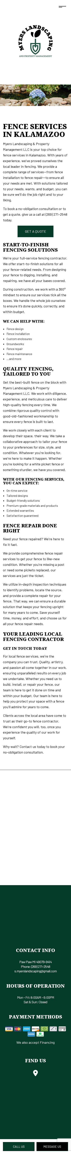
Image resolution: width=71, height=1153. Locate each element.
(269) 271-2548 (40, 966)
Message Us (52, 1146)
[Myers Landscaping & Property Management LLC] (35, 40)
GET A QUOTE (35, 231)
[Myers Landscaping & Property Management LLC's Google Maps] (35, 1074)
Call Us (19, 1146)
